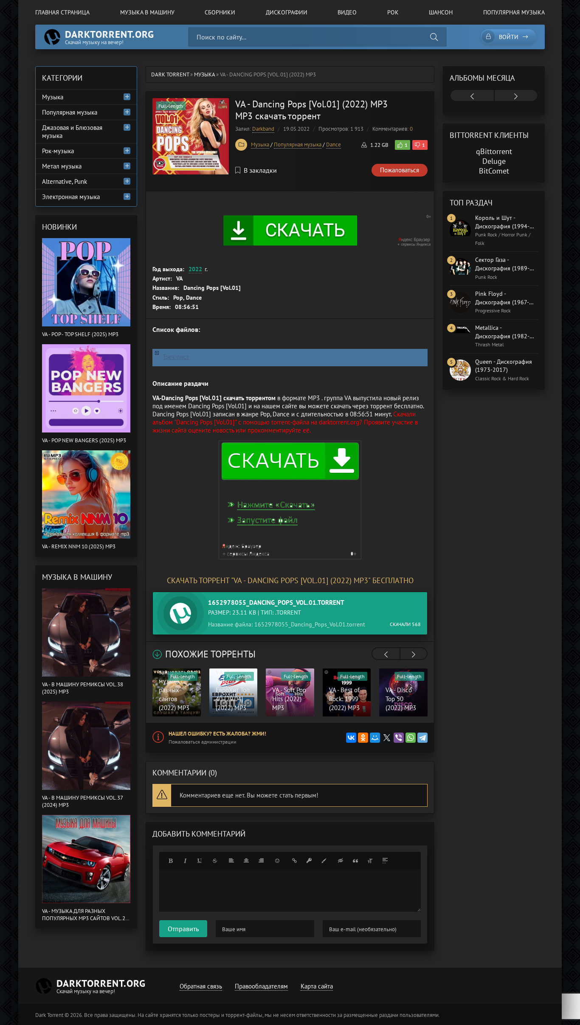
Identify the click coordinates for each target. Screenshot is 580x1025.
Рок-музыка (58, 151)
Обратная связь (201, 986)
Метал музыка (62, 166)
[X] (387, 738)
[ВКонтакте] (351, 738)
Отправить (183, 928)
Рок (393, 12)
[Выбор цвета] (324, 860)
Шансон (441, 12)
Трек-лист (176, 357)
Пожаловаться (399, 170)
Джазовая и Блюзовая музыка (72, 132)
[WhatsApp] (410, 738)
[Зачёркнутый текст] (214, 860)
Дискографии (286, 12)
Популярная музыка (514, 12)
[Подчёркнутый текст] (200, 860)
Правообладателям (261, 986)
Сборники (220, 12)
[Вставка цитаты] (355, 860)
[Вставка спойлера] (385, 860)
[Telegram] (422, 738)
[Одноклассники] (363, 738)
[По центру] (246, 860)
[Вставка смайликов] (277, 860)
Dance (333, 144)
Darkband (263, 128)
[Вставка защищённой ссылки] (309, 860)
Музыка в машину (147, 12)
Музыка (260, 144)
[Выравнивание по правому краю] (261, 860)
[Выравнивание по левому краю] (231, 860)
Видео (347, 12)
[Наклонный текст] (185, 860)
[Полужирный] (170, 860)
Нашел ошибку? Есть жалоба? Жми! (217, 733)
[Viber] (399, 738)
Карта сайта (317, 986)
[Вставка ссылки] (294, 860)
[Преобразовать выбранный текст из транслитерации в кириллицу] (370, 860)
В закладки (260, 170)
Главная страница (62, 12)
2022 (195, 269)
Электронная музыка (71, 197)
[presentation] (386, 654)
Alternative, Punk (64, 181)
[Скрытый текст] (340, 860)
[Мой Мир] (375, 738)
